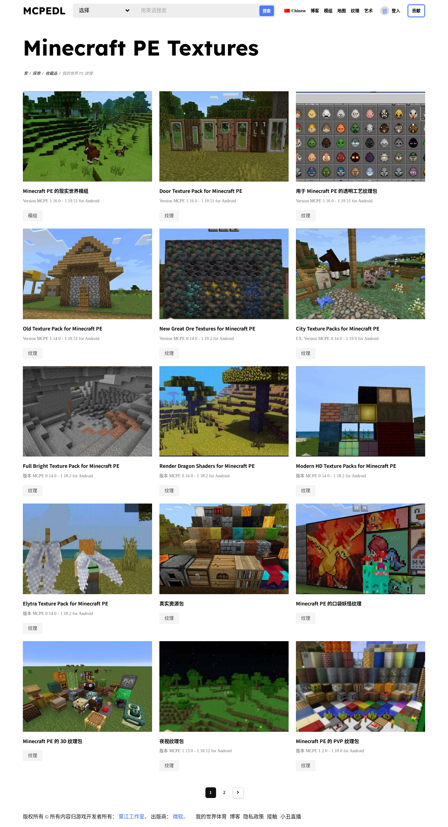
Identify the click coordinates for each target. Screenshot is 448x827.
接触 (272, 817)
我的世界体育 (211, 817)
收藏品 (51, 73)
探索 (37, 73)
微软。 (180, 817)
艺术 (368, 11)
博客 (315, 11)
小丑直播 (290, 817)
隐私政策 (253, 817)
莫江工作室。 (134, 817)
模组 (328, 11)
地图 (341, 11)
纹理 (355, 11)
